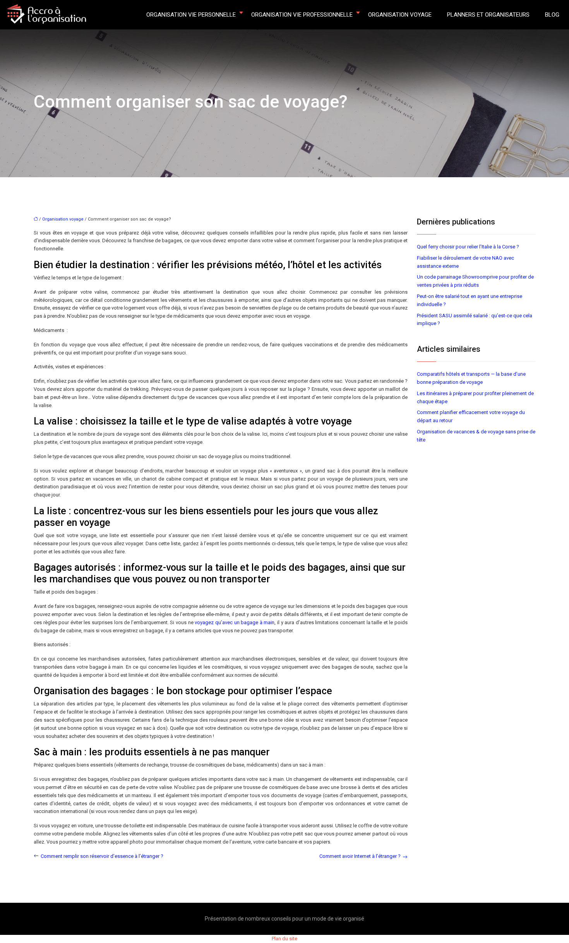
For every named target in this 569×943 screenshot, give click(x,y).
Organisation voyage (400, 14)
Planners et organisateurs (488, 14)
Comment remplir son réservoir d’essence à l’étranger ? (102, 856)
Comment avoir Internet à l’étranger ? (360, 856)
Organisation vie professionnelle (302, 14)
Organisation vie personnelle (191, 14)
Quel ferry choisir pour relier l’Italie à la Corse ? (468, 247)
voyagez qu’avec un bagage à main (234, 622)
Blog (552, 14)
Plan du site (284, 938)
